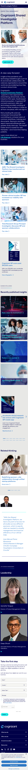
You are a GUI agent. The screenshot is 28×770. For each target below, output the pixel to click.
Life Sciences (6, 137)
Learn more (7, 62)
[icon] (26, 2)
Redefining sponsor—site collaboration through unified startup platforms (13, 479)
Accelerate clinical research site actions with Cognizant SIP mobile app (13, 418)
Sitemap (3, 752)
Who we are (4, 736)
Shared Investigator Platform (12, 93)
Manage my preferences (14, 768)
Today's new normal (9, 358)
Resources (4, 745)
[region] (14, 761)
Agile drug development (11, 380)
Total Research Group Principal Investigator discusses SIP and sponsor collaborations (14, 226)
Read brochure (7, 431)
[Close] (26, 753)
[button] (2, 417)
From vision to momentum (12, 313)
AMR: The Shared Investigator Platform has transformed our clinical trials (13, 169)
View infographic (7, 275)
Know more (5, 484)
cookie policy (18, 757)
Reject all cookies (14, 765)
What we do (4, 732)
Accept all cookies (14, 761)
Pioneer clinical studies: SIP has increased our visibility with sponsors (14, 197)
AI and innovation (6, 740)
